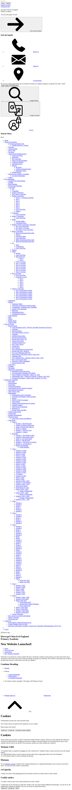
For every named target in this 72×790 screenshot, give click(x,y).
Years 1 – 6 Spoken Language (25, 197)
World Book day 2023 (22, 487)
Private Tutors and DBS (19, 410)
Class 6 (14, 595)
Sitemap (6, 668)
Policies (14, 165)
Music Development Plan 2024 (25, 240)
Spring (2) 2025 (20, 464)
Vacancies (11, 152)
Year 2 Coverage (21, 265)
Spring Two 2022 (25, 582)
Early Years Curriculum (19, 194)
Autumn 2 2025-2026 (22, 599)
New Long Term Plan (22, 226)
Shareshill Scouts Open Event (21, 371)
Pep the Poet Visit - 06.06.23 (20, 351)
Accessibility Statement (15, 678)
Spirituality (15, 157)
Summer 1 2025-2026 (22, 611)
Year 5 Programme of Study (24, 297)
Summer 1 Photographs (26, 498)
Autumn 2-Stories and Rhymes (25, 425)
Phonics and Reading (22, 445)
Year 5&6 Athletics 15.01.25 (20, 332)
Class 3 (14, 513)
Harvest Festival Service (19, 337)
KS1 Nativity (16, 348)
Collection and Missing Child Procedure (24, 305)
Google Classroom (17, 614)
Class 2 (14, 501)
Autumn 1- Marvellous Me (24, 423)
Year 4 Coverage (21, 268)
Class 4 (14, 525)
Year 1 (18, 199)
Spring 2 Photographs (26, 491)
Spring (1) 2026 (20, 455)
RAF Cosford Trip (25, 606)
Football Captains (17, 405)
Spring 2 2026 (20, 589)
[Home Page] (5, 6)
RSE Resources (20, 256)
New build (11, 381)
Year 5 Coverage (21, 270)
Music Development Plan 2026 (25, 233)
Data (9, 317)
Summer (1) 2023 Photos (23, 482)
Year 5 (18, 206)
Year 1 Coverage (21, 263)
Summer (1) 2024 (21, 471)
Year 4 (18, 204)
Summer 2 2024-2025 (22, 612)
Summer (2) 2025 (21, 461)
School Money (12, 383)
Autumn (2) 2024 (21, 467)
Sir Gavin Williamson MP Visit (21, 353)
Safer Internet (16, 401)
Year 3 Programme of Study (24, 294)
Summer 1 (19, 509)
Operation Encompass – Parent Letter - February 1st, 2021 (29, 378)
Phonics (14, 250)
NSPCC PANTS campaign (20, 400)
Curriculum (11, 187)
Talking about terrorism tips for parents (23, 403)
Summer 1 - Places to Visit (23, 430)
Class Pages (11, 420)
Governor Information (18, 176)
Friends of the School (14, 412)
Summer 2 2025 (20, 585)
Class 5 (14, 584)
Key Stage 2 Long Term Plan (24, 230)
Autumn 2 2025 (20, 594)
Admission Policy (17, 304)
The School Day (13, 619)
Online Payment (13, 417)
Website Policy (12, 676)
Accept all (11, 730)
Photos (18, 536)
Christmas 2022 (16, 356)
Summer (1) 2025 (21, 462)
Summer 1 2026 (20, 587)
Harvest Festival (17, 331)
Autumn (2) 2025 (21, 457)
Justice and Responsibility (19, 160)
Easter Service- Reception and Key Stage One (25, 354)
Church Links (12, 322)
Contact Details (12, 149)
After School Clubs (14, 391)
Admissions (11, 300)
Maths (14, 219)
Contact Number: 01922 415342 (17, 624)
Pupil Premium (12, 184)
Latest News (8, 652)
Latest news (11, 364)
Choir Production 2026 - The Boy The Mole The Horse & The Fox (32, 327)
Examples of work (21, 277)
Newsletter (11, 368)
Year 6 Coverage (21, 272)
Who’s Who (11, 150)
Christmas (15, 329)
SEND (10, 319)
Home (6, 140)
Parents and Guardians (11, 380)
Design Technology (18, 192)
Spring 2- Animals (21, 428)
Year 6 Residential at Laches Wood (22, 349)
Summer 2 (19, 511)
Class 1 (14, 449)
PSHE (14, 251)
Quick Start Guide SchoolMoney (22, 418)
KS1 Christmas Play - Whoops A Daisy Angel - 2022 (28, 358)
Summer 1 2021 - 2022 (22, 496)
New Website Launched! (11, 653)
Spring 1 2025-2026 (22, 607)
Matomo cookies (10, 764)
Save (17, 788)
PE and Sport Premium (15, 186)
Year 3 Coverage (21, 267)
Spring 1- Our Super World (24, 439)
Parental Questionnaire (15, 415)
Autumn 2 (19, 504)
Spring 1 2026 (20, 590)
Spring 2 (18, 508)
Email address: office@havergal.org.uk (19, 622)
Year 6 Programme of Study (24, 299)
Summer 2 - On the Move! (23, 444)
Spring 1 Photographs (26, 494)
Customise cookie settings (23, 730)
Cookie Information (14, 674)
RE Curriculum (16, 159)
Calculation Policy (21, 223)
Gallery (10, 177)
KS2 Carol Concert (17, 344)
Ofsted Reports (12, 316)
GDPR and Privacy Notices (20, 145)
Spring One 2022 (25, 580)
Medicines (15, 310)
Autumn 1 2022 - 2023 (22, 484)
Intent (17, 245)
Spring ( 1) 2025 (21, 466)
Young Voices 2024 (18, 341)
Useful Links (12, 413)
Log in (6, 629)
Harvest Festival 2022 (18, 363)
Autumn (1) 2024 (21, 469)
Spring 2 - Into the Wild (23, 440)
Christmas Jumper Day (19, 342)
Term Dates (11, 385)
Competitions (20, 246)
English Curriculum (18, 196)
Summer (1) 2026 (21, 452)
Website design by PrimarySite (27, 695)
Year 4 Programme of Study (24, 295)
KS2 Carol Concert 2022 (19, 359)
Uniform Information (14, 386)
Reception (15, 434)
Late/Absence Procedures (15, 390)
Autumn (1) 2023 (21, 472)
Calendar (11, 366)
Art (13, 189)
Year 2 (18, 201)
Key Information (9, 179)
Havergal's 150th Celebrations (21, 361)
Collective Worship (17, 162)
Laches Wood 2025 (25, 602)
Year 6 (18, 208)
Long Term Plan (20, 209)
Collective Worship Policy (23, 169)
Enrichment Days (17, 164)
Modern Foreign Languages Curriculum (24, 224)
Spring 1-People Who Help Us (25, 427)
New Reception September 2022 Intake (23, 373)
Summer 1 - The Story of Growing (26, 442)
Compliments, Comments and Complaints (24, 307)
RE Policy (19, 167)
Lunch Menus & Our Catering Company (20, 388)
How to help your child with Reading (19, 616)
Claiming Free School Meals (16, 181)
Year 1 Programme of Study (24, 290)
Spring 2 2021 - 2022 (22, 489)
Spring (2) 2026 (20, 454)
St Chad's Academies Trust (16, 144)
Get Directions (37, 80)
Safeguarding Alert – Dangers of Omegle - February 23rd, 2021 (31, 376)
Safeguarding (12, 393)
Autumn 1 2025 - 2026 (22, 597)
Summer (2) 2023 (21, 476)
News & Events (9, 324)
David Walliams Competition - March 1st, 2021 (26, 375)
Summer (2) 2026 (21, 450)
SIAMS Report (16, 172)
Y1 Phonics (19, 474)
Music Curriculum (17, 231)
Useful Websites (24, 447)
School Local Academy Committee (18, 174)
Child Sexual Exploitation (19, 407)
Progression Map (21, 236)
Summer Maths (20, 221)
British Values (12, 321)
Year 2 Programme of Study (24, 292)
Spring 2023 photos (21, 486)
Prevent (14, 398)
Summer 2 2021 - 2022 (22, 499)
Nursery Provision (13, 617)
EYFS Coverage (21, 262)
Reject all (4, 730)
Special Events (12, 326)
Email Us (36, 66)
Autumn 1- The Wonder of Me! (25, 435)
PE (13, 243)
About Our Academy (10, 142)
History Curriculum (18, 216)
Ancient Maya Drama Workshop (29, 604)
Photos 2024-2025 (21, 600)
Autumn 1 (19, 503)
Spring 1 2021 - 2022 (22, 493)
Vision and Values (17, 155)
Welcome (11, 147)
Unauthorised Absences (19, 314)
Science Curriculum (18, 289)
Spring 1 (18, 506)
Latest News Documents (15, 369)
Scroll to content (5, 5)
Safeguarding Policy (18, 312)
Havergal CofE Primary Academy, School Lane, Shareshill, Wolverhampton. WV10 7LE (34, 626)
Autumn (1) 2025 (21, 459)
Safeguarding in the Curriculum (21, 395)
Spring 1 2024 (20, 479)
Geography (15, 213)
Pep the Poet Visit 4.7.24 (19, 339)
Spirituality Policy (21, 171)
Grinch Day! (16, 346)
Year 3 (18, 203)
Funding (10, 182)
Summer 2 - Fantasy (22, 432)
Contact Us (7, 621)
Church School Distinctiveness (17, 154)
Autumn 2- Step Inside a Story (25, 437)
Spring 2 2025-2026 (22, 609)
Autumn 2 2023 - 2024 (22, 481)
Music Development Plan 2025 (25, 241)
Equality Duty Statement (19, 309)
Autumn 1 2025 (20, 592)
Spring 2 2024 (20, 477)
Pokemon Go (16, 408)
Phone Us (36, 52)
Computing (15, 191)
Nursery (14, 422)
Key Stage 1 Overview (22, 228)
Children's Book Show (19, 336)
